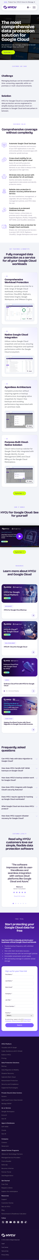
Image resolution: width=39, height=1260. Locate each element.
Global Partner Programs (10, 1150)
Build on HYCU (6, 1055)
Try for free (7, 52)
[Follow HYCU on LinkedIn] (6, 1222)
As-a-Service (6, 1108)
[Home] (10, 7)
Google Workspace (8, 1111)
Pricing (4, 1058)
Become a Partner (8, 1168)
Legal (3, 1243)
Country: (8, 1013)
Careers (4, 1142)
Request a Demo (7, 1188)
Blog (3, 1210)
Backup (4, 1066)
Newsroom (5, 1146)
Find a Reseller (6, 1161)
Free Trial (5, 1184)
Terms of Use (5, 1251)
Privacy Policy (26, 1021)
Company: (8, 993)
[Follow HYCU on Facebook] (14, 1222)
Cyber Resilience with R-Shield (12, 1051)
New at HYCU (6, 1206)
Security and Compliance (10, 1084)
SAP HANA (5, 1127)
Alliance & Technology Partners (12, 1154)
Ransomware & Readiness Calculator (14, 1214)
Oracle (4, 1130)
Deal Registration (7, 1176)
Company (5, 1139)
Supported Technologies (10, 1088)
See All (4, 1119)
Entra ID (4, 1115)
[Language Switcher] (29, 7)
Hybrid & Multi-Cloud (8, 1077)
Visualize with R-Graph (9, 1047)
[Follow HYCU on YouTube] (10, 1222)
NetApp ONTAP (6, 1104)
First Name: (9, 974)
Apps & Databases (8, 1123)
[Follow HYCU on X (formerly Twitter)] (3, 1222)
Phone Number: (10, 1006)
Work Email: (9, 987)
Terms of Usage (16, 1021)
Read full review (19, 896)
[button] (19, 536)
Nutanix (4, 1096)
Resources (5, 1196)
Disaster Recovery (8, 1073)
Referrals (5, 1165)
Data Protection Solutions (10, 1063)
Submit (19, 1025)
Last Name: (9, 981)
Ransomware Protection (10, 1081)
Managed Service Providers (11, 1158)
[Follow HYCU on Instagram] (18, 1222)
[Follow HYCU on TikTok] (25, 1222)
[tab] (13, 903)
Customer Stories (7, 1203)
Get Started (6, 1181)
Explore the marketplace (10, 1191)
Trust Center (5, 1247)
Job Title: (8, 1000)
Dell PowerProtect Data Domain (12, 1100)
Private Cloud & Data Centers (12, 1093)
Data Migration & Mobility (10, 1070)
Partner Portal (6, 1172)
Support (4, 1199)
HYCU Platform (7, 1044)
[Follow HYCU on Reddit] (21, 1222)
